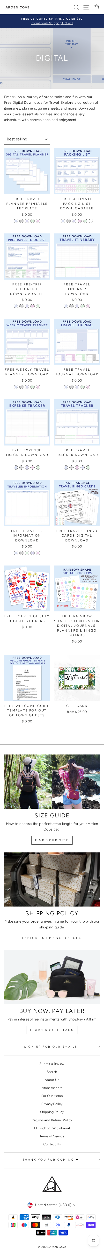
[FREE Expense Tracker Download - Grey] (21, 467)
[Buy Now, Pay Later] (52, 977)
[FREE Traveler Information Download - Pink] (38, 553)
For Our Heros (52, 1096)
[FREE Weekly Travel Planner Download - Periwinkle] (16, 387)
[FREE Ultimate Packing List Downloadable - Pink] (80, 221)
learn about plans (52, 1030)
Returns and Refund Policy (52, 1120)
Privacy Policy (51, 1104)
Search (52, 1072)
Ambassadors (52, 1088)
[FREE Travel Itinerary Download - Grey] (71, 306)
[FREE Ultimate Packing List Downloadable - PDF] (91, 221)
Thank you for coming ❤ (51, 1159)
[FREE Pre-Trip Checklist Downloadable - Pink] (32, 306)
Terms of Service (52, 1136)
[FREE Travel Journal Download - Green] (82, 387)
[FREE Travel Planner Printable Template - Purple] (27, 221)
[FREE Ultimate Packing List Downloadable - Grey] (68, 221)
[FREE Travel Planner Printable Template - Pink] (38, 221)
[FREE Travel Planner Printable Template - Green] (32, 221)
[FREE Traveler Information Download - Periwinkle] (16, 553)
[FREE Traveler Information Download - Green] (27, 553)
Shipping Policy (52, 1112)
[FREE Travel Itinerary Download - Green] (82, 306)
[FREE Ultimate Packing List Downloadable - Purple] (74, 221)
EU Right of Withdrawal (52, 1128)
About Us (52, 1080)
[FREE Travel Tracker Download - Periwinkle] (66, 467)
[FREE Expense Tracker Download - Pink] (32, 467)
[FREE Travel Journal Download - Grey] (71, 387)
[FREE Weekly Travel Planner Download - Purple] (27, 387)
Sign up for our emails (50, 1046)
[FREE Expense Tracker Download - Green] (38, 467)
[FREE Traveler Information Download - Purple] (32, 553)
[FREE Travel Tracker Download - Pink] (77, 467)
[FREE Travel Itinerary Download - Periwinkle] (66, 306)
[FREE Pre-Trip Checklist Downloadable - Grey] (21, 306)
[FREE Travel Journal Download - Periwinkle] (66, 387)
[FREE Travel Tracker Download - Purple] (82, 467)
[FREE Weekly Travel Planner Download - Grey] (21, 387)
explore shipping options (52, 938)
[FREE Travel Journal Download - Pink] (88, 387)
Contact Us (52, 1144)
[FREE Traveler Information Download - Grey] (21, 553)
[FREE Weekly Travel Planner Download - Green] (32, 387)
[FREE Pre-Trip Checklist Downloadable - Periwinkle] (16, 306)
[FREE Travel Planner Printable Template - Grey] (21, 221)
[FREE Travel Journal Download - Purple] (77, 387)
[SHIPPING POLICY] (52, 879)
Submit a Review (52, 1064)
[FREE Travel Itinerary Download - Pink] (88, 306)
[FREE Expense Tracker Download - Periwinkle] (16, 467)
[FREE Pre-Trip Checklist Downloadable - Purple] (27, 306)
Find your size (52, 840)
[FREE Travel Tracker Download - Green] (88, 467)
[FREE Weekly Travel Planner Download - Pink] (38, 387)
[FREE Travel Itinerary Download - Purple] (77, 306)
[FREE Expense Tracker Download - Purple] (27, 467)
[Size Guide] (52, 781)
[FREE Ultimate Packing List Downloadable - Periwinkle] (63, 221)
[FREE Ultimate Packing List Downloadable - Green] (85, 221)
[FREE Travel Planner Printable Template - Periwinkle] (16, 221)
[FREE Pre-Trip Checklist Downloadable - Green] (38, 306)
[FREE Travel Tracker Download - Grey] (71, 467)
